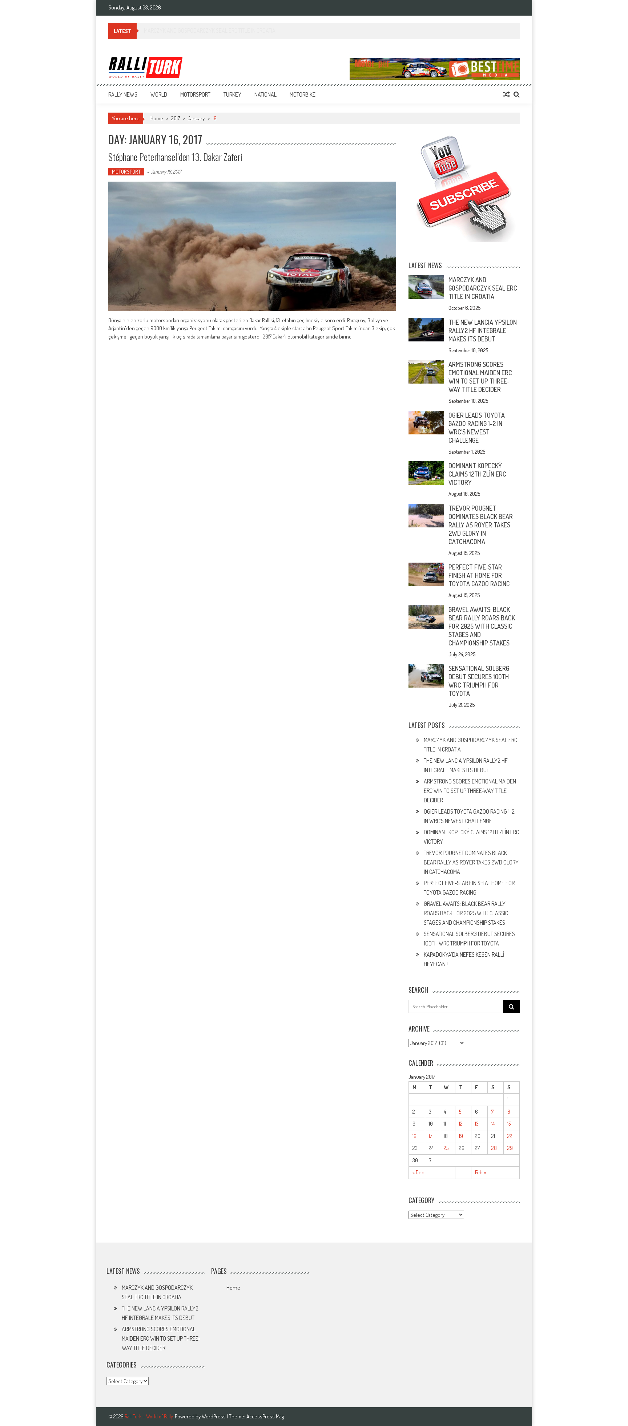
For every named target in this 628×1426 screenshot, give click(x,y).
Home (233, 1287)
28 (494, 1148)
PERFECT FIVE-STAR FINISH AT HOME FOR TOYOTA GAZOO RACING (479, 575)
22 (509, 1136)
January (196, 118)
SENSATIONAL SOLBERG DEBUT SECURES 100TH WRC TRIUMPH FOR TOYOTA (478, 680)
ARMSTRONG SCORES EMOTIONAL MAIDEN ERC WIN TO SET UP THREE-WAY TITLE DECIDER (480, 376)
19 (461, 1136)
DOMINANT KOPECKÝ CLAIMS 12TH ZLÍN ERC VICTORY (477, 474)
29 (510, 1148)
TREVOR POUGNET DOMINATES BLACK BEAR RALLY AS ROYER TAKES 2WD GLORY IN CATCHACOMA (480, 525)
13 (477, 1123)
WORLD (158, 94)
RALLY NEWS (122, 94)
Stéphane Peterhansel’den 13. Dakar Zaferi (175, 157)
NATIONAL (265, 94)
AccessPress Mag (265, 1416)
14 (493, 1123)
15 (509, 1123)
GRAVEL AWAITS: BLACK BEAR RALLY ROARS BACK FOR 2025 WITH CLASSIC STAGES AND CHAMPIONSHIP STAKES (481, 626)
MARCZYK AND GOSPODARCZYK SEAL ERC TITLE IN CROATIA (482, 288)
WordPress (214, 1416)
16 (414, 1136)
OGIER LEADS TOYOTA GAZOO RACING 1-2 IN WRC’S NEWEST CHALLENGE (476, 427)
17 (430, 1136)
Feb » (480, 1172)
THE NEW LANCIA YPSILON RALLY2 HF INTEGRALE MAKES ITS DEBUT (482, 330)
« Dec (418, 1172)
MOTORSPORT (195, 94)
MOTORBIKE (302, 94)
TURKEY (232, 94)
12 (461, 1123)
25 (446, 1148)
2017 (175, 118)
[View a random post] (506, 94)
